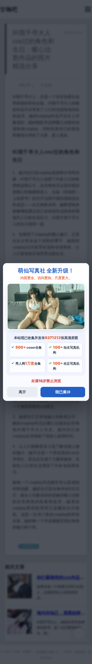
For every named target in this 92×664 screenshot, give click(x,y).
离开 (22, 392)
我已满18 (62, 392)
